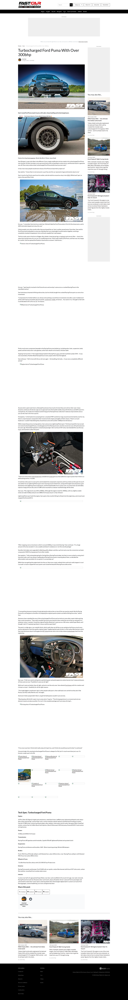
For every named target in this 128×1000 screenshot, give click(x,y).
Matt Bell (24, 59)
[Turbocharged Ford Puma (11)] (38, 789)
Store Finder (21, 993)
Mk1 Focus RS (44, 550)
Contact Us (20, 971)
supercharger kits (36, 476)
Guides (48, 11)
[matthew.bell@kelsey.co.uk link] (30, 899)
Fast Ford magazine (30, 158)
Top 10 (53, 11)
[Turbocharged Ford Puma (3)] (51, 762)
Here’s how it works (83, 41)
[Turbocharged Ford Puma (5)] (24, 775)
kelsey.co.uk (107, 975)
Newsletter (105, 4)
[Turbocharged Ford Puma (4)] (78, 762)
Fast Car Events (71, 11)
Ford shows (68, 685)
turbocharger (71, 631)
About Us (87, 4)
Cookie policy (21, 990)
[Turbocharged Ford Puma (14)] (78, 789)
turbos (51, 476)
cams (57, 354)
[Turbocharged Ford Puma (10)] (24, 789)
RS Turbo (45, 631)
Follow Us (77, 5)
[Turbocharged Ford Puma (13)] (65, 789)
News (42, 11)
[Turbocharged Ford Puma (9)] (78, 775)
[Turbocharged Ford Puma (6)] (38, 775)
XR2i (68, 175)
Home (19, 46)
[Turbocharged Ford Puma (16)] (38, 802)
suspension (48, 299)
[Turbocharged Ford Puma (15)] (24, 802)
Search (71, 4)
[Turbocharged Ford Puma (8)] (65, 775)
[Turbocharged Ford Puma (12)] (51, 789)
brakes (54, 299)
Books (85, 11)
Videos (80, 11)
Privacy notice (21, 986)
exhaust (63, 236)
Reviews (59, 11)
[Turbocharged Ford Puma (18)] (38, 762)
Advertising (20, 975)
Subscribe (96, 4)
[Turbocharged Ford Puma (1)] (24, 762)
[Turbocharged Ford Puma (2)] (65, 762)
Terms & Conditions (22, 982)
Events (41, 982)
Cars (64, 11)
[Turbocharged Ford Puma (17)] (51, 802)
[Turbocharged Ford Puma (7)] (51, 775)
